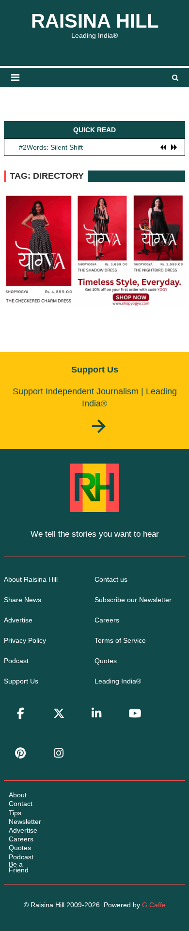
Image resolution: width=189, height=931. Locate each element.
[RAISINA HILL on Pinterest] (21, 753)
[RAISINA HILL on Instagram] (59, 753)
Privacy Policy (25, 640)
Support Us (21, 681)
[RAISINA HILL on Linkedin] (97, 713)
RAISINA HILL (94, 20)
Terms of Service (120, 640)
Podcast (16, 661)
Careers (106, 620)
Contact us (110, 579)
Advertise (18, 620)
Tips (15, 813)
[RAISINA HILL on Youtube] (135, 713)
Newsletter (25, 821)
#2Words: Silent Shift (51, 147)
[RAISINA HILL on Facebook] (21, 713)
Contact (20, 803)
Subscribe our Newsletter (133, 600)
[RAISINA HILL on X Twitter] (59, 713)
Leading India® (117, 681)
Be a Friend (19, 867)
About (18, 795)
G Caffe (154, 905)
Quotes (105, 661)
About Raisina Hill (31, 579)
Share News (22, 600)
